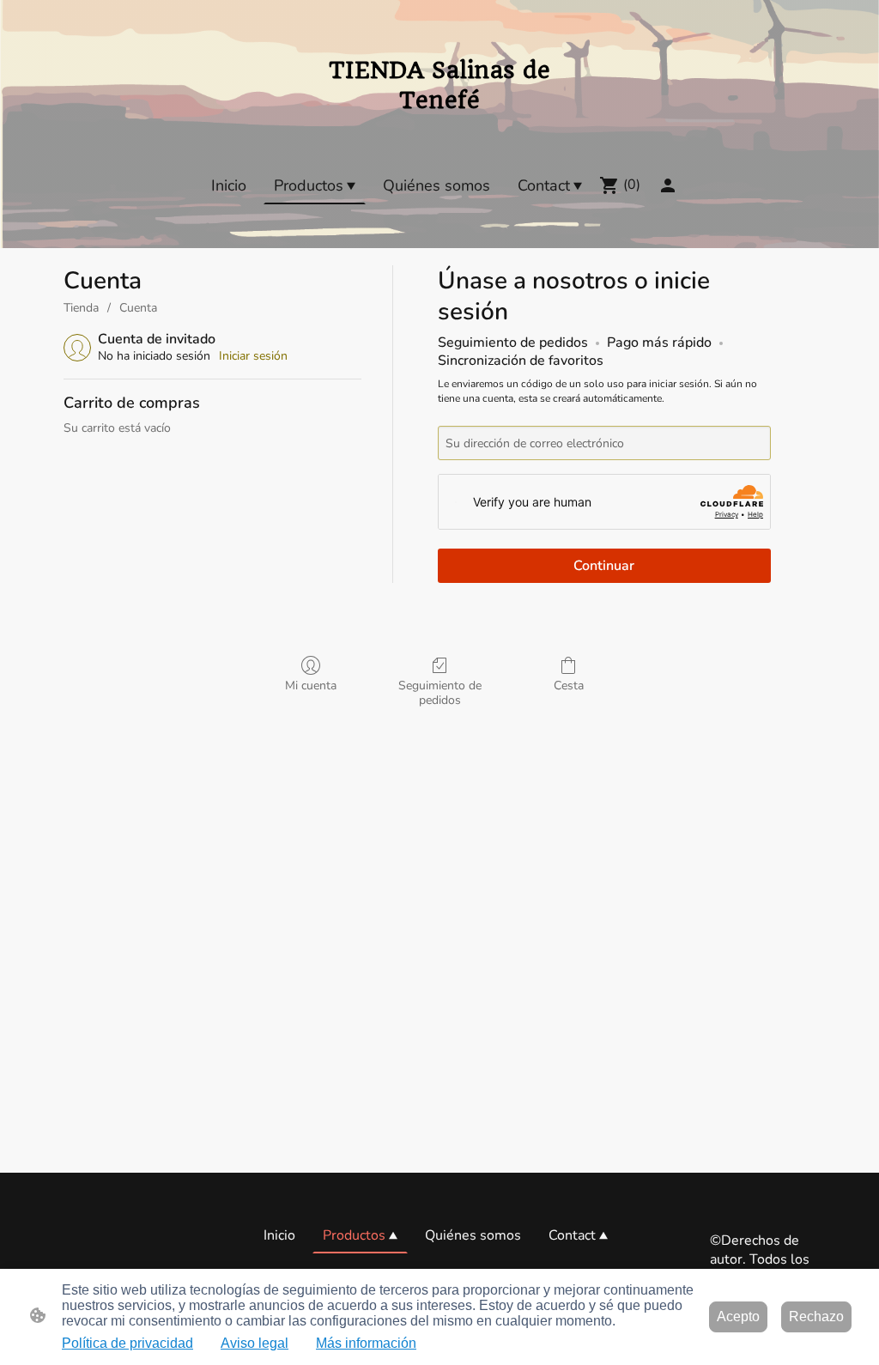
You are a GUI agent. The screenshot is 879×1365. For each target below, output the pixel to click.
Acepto (738, 1316)
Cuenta (138, 308)
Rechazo (816, 1316)
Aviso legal (254, 1343)
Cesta (569, 685)
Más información (366, 1343)
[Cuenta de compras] (668, 185)
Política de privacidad (127, 1343)
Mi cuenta (310, 685)
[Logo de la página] (439, 124)
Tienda (81, 308)
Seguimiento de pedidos (440, 692)
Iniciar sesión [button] (253, 356)
